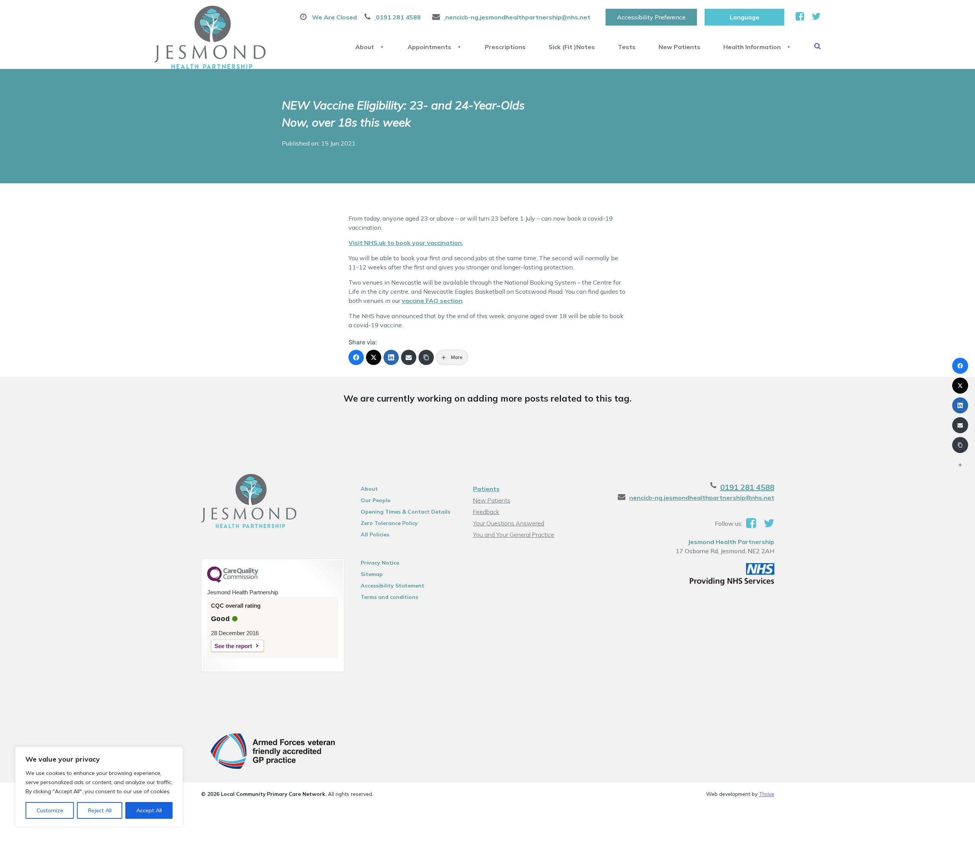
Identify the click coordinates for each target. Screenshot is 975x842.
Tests (627, 47)
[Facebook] (356, 357)
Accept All (149, 810)
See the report (233, 646)
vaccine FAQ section (432, 300)
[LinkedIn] (391, 357)
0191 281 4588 (747, 487)
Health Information (752, 47)
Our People (375, 500)
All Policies (375, 534)
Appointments (429, 47)
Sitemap (372, 574)
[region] (99, 787)
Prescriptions (505, 47)
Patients (486, 489)
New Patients (679, 47)
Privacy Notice (380, 562)
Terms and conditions (389, 597)
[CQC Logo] (232, 581)
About (364, 47)
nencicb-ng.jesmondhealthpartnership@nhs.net (701, 497)
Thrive (766, 794)
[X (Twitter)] (373, 357)
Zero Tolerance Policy (389, 523)
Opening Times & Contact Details (405, 511)
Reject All (100, 810)
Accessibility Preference (651, 17)
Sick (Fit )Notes (571, 47)
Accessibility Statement (392, 585)
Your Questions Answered (508, 523)
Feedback (486, 511)
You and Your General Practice (513, 534)
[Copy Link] (426, 357)
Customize (50, 810)
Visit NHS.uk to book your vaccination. (405, 243)
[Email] (408, 357)
